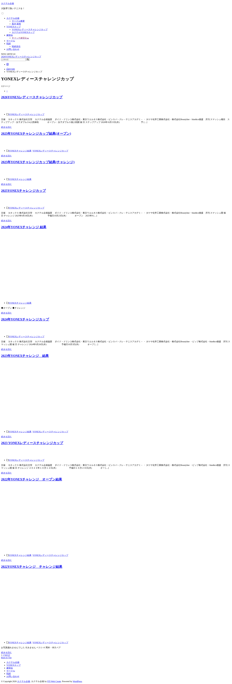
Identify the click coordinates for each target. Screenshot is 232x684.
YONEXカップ (13, 27)
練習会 (9, 35)
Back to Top (6, 657)
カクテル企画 (7, 3)
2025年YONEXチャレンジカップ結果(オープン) (36, 133)
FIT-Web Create (54, 681)
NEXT (7, 655)
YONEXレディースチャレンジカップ (30, 29)
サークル (10, 41)
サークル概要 (18, 21)
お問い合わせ (12, 49)
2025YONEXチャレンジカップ (23, 190)
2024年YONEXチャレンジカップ (25, 319)
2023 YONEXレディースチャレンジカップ (32, 443)
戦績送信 (16, 46)
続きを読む (6, 127)
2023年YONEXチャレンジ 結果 (25, 355)
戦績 (8, 43)
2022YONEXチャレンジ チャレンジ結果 (31, 566)
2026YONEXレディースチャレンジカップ (21, 56)
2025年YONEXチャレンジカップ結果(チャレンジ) (38, 162)
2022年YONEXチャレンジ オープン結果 (31, 479)
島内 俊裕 (16, 24)
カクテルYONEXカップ (23, 32)
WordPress (77, 681)
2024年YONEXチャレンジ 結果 (23, 227)
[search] (28, 59)
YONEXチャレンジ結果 (20, 151)
